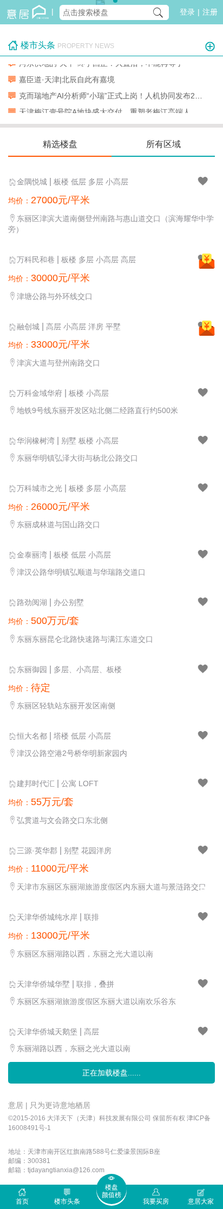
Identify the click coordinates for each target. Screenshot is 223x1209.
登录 (187, 12)
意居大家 (201, 1201)
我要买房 (156, 1201)
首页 (22, 1201)
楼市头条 (67, 1201)
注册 (210, 12)
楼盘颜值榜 (111, 1191)
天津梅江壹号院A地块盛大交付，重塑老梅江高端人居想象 (116, 109)
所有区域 (163, 144)
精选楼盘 (60, 144)
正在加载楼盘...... (111, 1072)
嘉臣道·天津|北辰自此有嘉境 (67, 77)
